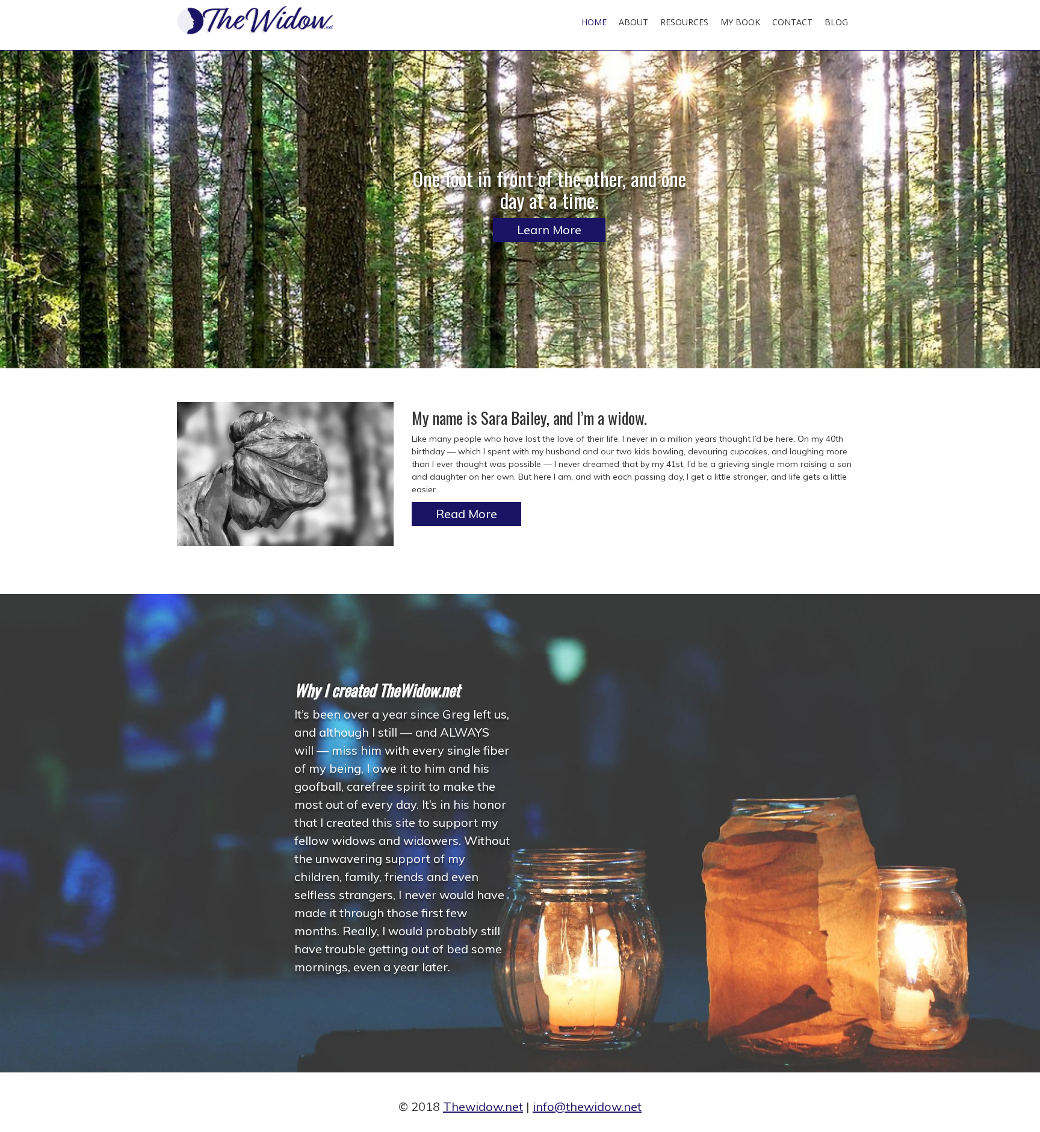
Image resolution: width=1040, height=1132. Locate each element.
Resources (684, 22)
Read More (466, 513)
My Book (740, 22)
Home (594, 22)
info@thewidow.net (587, 1106)
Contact (792, 22)
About (633, 22)
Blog (836, 22)
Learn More (549, 229)
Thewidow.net (483, 1106)
